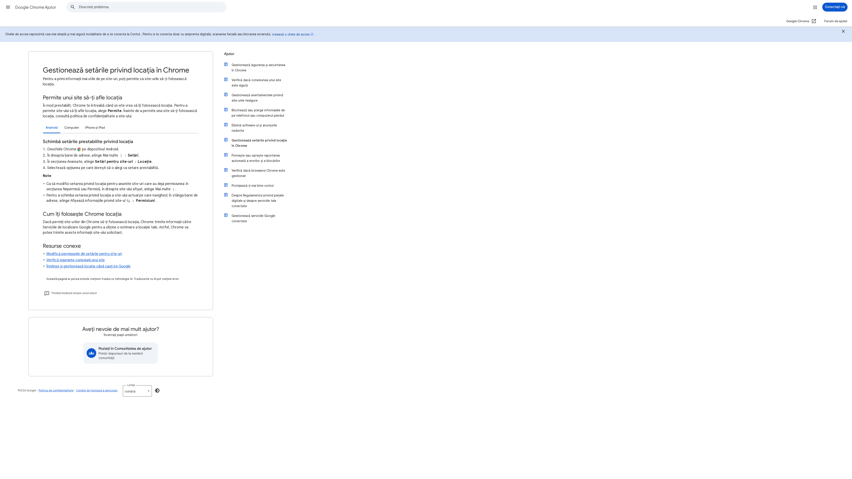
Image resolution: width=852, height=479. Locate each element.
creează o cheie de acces (291, 34)
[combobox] (152, 7)
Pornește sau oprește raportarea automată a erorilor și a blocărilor (256, 158)
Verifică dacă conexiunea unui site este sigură (256, 82)
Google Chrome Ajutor (35, 7)
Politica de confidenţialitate (56, 390)
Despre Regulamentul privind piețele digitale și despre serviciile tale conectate (258, 200)
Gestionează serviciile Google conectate (253, 218)
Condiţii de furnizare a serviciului (96, 390)
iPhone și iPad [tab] (95, 128)
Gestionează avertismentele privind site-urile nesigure (257, 97)
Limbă (131, 385)
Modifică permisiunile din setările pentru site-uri (84, 254)
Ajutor (229, 54)
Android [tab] (52, 128)
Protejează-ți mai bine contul (253, 186)
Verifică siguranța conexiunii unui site (75, 260)
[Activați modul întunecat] (157, 390)
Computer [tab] (71, 128)
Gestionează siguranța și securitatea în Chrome (258, 67)
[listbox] (137, 391)
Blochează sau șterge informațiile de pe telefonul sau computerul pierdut (258, 113)
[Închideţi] (843, 32)
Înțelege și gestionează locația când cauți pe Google (88, 266)
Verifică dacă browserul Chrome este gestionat (258, 173)
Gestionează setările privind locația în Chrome (259, 143)
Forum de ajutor (836, 21)
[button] (8, 7)
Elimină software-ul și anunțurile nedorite (254, 128)
